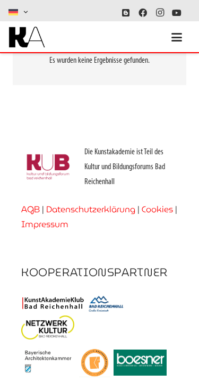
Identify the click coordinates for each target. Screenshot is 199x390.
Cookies (157, 209)
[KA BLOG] (125, 12)
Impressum (44, 224)
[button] (19, 12)
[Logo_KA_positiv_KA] (26, 37)
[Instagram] (159, 12)
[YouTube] (176, 12)
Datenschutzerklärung (90, 209)
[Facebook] (142, 12)
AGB (30, 209)
